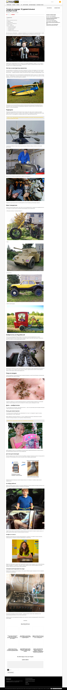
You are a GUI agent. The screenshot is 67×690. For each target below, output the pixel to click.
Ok (51, 688)
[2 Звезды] (24, 620)
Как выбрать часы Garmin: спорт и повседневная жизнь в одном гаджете (25, 637)
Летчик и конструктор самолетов (12, 20)
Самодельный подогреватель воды (14, 30)
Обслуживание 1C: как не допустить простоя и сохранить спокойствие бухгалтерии (52, 18)
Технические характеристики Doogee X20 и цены (52, 25)
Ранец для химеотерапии (12, 26)
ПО (21, 4)
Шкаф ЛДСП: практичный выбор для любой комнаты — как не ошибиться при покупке (25, 650)
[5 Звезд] (26, 620)
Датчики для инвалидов (12, 27)
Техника (13, 4)
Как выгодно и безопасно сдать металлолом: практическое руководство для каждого (12, 637)
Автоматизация (32, 4)
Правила (26, 682)
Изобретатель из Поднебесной (12, 23)
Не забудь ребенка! (11, 28)
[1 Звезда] (23, 620)
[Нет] (65, 688)
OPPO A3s (54, 16)
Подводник (9, 21)
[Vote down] (8, 14)
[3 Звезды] (25, 620)
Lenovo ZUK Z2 (54, 20)
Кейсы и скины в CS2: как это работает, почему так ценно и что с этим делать (38, 637)
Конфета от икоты (11, 29)
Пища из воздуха (9, 24)
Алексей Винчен (8, 12)
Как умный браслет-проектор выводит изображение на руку (53, 22)
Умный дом (9, 4)
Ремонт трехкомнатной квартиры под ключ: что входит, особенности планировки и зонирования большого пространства (38, 650)
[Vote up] (10, 14)
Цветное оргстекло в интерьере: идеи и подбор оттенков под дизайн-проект (12, 649)
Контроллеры (25, 4)
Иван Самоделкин (10, 22)
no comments (16, 12)
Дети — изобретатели (10, 25)
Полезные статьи (39, 4)
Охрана (17, 4)
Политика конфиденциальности (30, 679)
